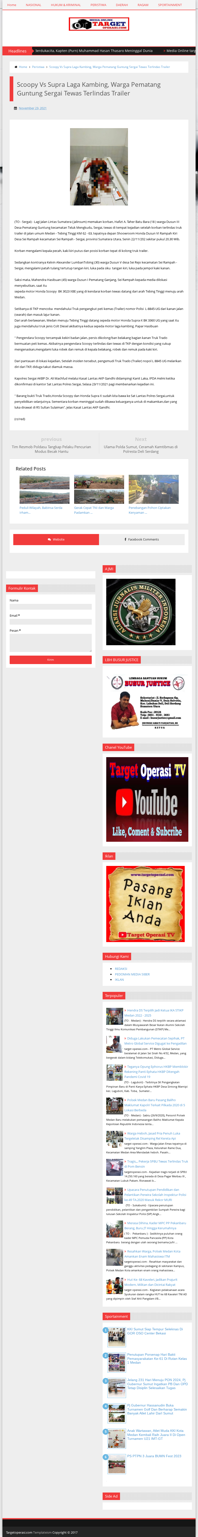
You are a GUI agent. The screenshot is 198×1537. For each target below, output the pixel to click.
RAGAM (143, 5)
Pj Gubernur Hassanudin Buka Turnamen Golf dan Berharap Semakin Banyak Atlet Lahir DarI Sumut (157, 1409)
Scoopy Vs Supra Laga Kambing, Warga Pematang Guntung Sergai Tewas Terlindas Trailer (109, 67)
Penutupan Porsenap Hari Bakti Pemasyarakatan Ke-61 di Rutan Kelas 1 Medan (157, 1359)
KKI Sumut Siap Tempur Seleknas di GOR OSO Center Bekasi (155, 1331)
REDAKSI (121, 968)
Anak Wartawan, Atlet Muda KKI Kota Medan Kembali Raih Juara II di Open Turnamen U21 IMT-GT (156, 1435)
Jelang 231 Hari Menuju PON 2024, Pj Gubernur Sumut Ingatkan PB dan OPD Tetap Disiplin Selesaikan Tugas (157, 1384)
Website (58, 539)
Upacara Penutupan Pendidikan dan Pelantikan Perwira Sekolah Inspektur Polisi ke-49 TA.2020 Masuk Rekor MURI (155, 1194)
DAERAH (122, 5)
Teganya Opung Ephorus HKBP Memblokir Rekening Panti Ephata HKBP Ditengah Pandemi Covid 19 (156, 1071)
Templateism (42, 1532)
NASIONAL (33, 5)
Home (11, 5)
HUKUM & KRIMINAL (66, 5)
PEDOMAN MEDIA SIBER (132, 974)
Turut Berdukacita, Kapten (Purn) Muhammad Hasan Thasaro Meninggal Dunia (71, 50)
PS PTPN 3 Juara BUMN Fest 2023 (154, 1456)
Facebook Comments (143, 539)
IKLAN (119, 979)
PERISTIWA (98, 5)
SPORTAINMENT (170, 5)
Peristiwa (38, 67)
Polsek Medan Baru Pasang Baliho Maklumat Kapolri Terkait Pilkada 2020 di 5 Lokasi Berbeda (154, 1105)
